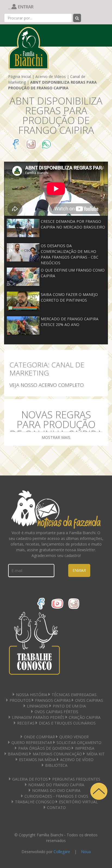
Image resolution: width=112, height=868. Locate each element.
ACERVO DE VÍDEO (77, 759)
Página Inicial (19, 76)
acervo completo (61, 385)
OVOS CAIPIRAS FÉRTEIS (56, 711)
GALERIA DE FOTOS (30, 779)
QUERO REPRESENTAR (31, 742)
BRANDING (18, 753)
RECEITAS (26, 723)
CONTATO (56, 807)
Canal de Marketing (47, 369)
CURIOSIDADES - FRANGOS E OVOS (56, 796)
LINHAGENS (37, 706)
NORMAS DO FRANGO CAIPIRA (56, 784)
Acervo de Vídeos (50, 76)
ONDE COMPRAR (39, 736)
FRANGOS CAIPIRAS (53, 700)
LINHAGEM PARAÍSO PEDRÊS (38, 717)
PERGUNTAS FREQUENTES (76, 779)
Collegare (62, 851)
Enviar (79, 570)
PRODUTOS (20, 700)
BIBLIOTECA (56, 765)
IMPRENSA (84, 748)
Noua (86, 851)
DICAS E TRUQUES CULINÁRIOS (67, 723)
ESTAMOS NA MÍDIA (37, 759)
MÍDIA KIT (95, 753)
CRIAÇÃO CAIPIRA (85, 717)
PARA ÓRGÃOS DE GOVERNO (44, 748)
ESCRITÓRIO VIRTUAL (78, 801)
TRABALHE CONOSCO (35, 801)
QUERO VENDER (74, 736)
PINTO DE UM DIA (69, 706)
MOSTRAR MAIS (56, 437)
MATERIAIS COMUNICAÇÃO (57, 753)
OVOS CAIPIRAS (89, 700)
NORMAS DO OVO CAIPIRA (56, 790)
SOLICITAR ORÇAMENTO (79, 742)
